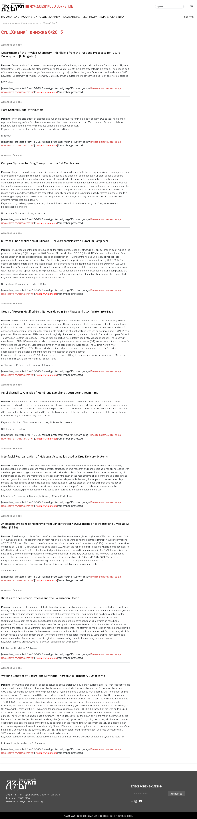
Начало (6, 17)
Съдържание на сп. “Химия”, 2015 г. (40, 23)
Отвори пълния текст (46, 92)
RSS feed (189, 17)
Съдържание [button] (48, 17)
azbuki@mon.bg (34, 801)
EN (191, 6)
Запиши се (176, 793)
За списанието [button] (24, 17)
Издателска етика (111, 17)
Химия (15, 23)
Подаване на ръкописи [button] (78, 17)
